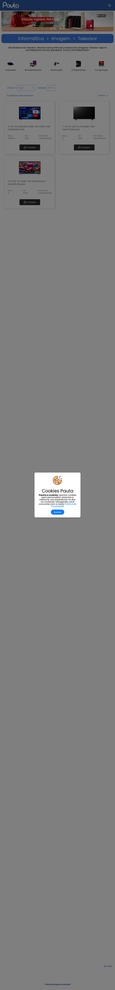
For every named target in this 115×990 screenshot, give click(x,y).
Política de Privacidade (63, 505)
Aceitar (57, 512)
